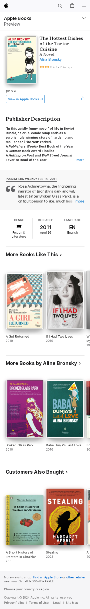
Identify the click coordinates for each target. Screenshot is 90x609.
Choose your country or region (26, 589)
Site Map (72, 603)
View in (23, 99)
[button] (60, 6)
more (80, 160)
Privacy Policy (14, 603)
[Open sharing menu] (82, 99)
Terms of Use (39, 603)
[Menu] (84, 6)
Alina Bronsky (51, 59)
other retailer (75, 577)
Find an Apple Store (47, 577)
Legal (57, 603)
